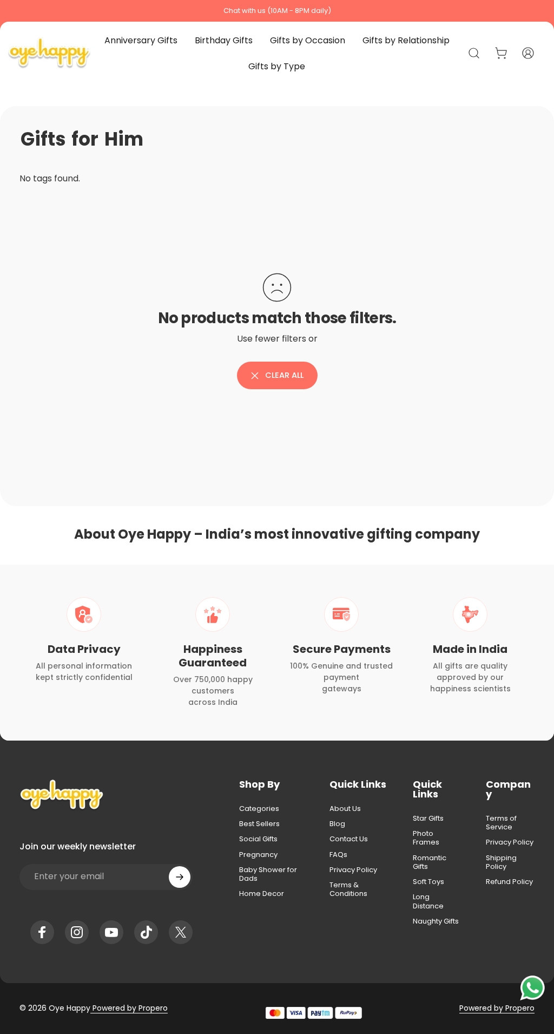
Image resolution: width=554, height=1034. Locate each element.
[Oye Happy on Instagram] (77, 932)
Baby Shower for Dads (268, 875)
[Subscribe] (179, 877)
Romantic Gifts (429, 863)
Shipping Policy (501, 863)
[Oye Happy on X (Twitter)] (181, 932)
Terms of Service (501, 823)
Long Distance (428, 902)
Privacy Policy (353, 870)
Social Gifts (258, 839)
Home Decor (261, 893)
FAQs (338, 854)
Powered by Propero (129, 1008)
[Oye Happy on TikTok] (146, 932)
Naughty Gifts (436, 921)
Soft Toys (428, 882)
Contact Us (348, 839)
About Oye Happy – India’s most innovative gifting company (277, 534)
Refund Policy (509, 882)
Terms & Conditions (348, 890)
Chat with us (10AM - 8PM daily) (277, 10)
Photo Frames (426, 838)
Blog (337, 824)
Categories (259, 808)
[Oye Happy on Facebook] (42, 932)
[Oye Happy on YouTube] (111, 932)
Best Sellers (259, 824)
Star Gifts (428, 818)
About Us (345, 808)
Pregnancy (258, 854)
